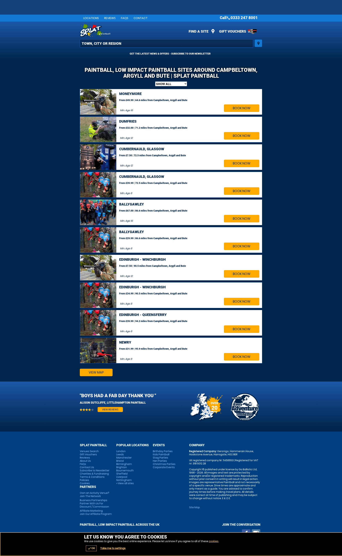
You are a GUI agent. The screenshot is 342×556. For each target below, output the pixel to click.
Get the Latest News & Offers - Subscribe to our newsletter (170, 53)
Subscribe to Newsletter (94, 470)
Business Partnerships (94, 503)
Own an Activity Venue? (94, 494)
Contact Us (87, 467)
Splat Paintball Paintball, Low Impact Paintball (139, 30)
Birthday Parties (163, 451)
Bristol (120, 461)
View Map (96, 372)
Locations (91, 18)
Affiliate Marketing (96, 512)
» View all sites (125, 483)
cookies (213, 541)
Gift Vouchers (232, 31)
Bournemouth (125, 470)
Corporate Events (164, 467)
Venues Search (89, 451)
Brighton (121, 467)
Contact (140, 18)
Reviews (110, 18)
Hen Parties (160, 461)
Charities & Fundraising (94, 473)
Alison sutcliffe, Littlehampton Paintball (113, 402)
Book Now (241, 108)
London (121, 451)
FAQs (124, 18)
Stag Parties (160, 457)
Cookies (85, 483)
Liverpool (121, 477)
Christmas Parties (164, 464)
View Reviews (110, 409)
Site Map (194, 507)
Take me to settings (113, 548)
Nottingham (124, 480)
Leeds (120, 454)
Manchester (124, 457)
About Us (85, 461)
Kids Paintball (161, 454)
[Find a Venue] (166, 43)
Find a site (198, 31)
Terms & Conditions (92, 477)
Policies (84, 480)
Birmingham (124, 464)
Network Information (244, 407)
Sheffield (122, 473)
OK (91, 548)
